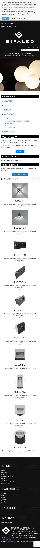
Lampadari (11, 123)
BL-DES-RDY (20, 337)
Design (8, 118)
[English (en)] (5, 23)
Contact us (20, 151)
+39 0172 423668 (6, 539)
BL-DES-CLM (20, 255)
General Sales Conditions (8, 482)
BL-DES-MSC (20, 310)
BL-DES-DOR (20, 447)
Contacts (31, 56)
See (20, 207)
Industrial (10, 131)
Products (27, 54)
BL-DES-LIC (20, 364)
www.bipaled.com (28, 541)
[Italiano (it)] (2, 23)
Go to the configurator (20, 174)
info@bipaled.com (10, 541)
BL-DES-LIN (20, 420)
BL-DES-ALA (20, 391)
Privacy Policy (5, 484)
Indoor (8, 109)
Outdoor (9, 114)
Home (11, 54)
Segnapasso (11, 127)
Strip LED (9, 105)
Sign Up (36, 47)
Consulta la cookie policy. (19, 18)
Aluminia (8, 100)
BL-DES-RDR (20, 227)
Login (29, 47)
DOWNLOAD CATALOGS (8, 27)
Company (18, 54)
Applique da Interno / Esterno (18, 121)
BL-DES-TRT (20, 200)
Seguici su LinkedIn (7, 522)
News (24, 56)
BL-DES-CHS (20, 282)
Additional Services (12, 56)
